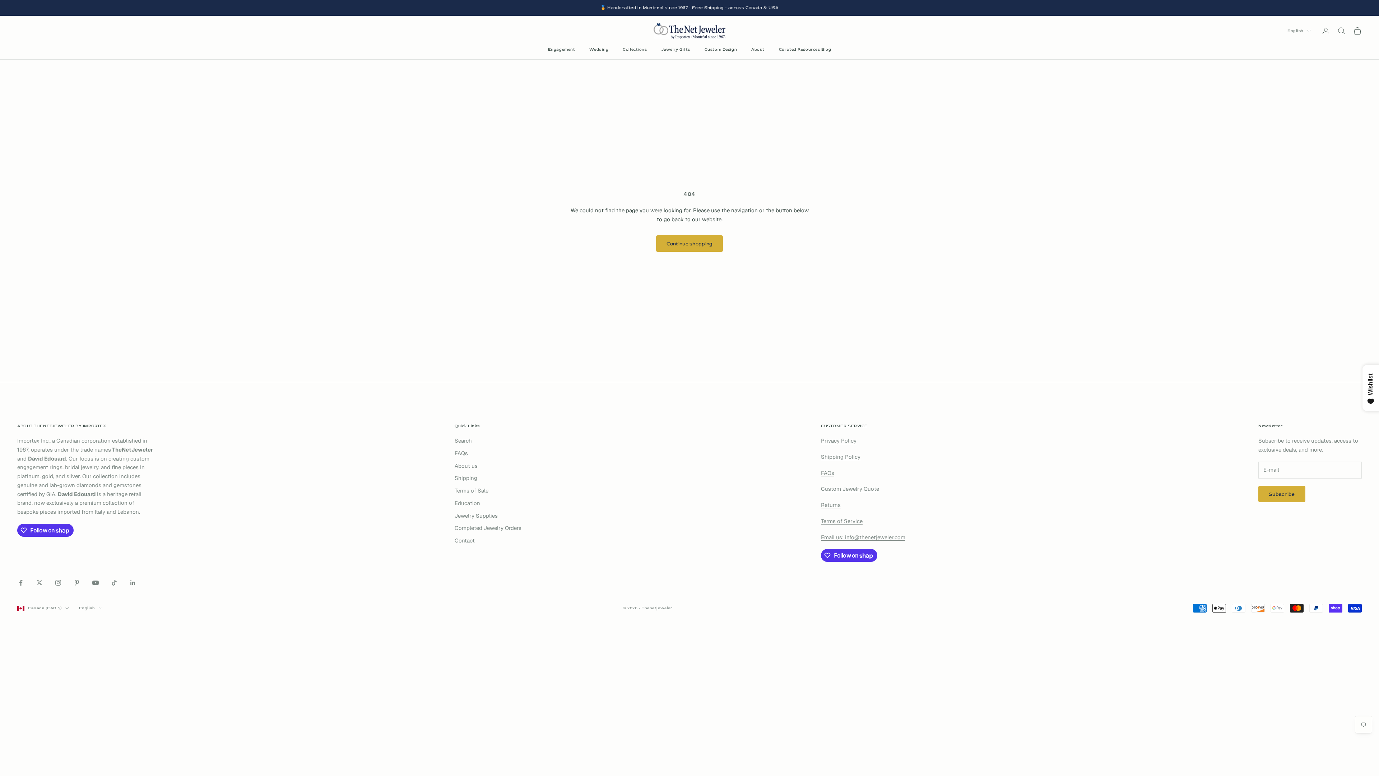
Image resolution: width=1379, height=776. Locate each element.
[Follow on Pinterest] (76, 582)
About (758, 49)
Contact (465, 540)
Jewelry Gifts (675, 49)
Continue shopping (690, 244)
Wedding (598, 49)
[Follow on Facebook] (20, 582)
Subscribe (1282, 494)
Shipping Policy (840, 456)
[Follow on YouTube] (95, 582)
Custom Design (721, 49)
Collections (635, 49)
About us (466, 465)
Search (463, 440)
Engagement (561, 49)
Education (467, 503)
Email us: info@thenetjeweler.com (863, 537)
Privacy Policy (838, 440)
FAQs (461, 453)
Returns (831, 505)
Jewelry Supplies (476, 515)
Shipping (466, 478)
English (1295, 30)
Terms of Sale (471, 490)
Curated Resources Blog (805, 49)
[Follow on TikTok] (114, 582)
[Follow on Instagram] (58, 582)
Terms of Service (842, 521)
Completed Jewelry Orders (488, 528)
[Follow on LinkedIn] (132, 582)
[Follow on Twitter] (39, 582)
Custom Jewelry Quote (850, 488)
